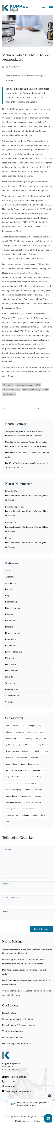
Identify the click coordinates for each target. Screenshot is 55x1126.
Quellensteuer (38, 770)
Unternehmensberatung (13, 1037)
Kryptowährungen (13, 652)
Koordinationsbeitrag (31, 389)
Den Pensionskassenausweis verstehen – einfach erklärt (27, 454)
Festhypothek (41, 738)
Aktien (15, 725)
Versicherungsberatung (12, 1031)
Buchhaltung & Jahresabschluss (16, 1043)
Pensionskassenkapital (30, 764)
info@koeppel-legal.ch (15, 1077)
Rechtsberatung (9, 1013)
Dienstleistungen (12, 608)
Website (6, 911)
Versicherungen (37, 76)
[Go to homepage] (15, 8)
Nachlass (9, 757)
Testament (38, 789)
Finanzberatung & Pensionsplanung (18, 1025)
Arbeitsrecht (16, 76)
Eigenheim (32, 732)
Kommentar (9, 849)
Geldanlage (10, 745)
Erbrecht (9, 614)
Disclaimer (20, 1121)
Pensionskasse (11, 670)
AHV (7, 570)
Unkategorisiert (12, 689)
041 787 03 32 (12, 1081)
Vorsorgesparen (12, 809)
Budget (32, 725)
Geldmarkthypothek (26, 745)
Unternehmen (11, 796)
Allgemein (10, 577)
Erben (42, 732)
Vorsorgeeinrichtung (14, 802)
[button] (51, 8)
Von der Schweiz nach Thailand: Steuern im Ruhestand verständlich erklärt (27, 993)
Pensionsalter (22, 757)
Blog (8, 76)
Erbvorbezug (11, 738)
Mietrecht (9, 658)
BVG (38, 385)
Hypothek (42, 745)
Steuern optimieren (29, 783)
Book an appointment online (17, 1091)
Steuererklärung (12, 783)
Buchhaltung (11, 602)
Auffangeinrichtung (24, 385)
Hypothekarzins (12, 751)
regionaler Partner (13, 777)
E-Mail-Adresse (10, 898)
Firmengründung (13, 633)
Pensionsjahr (36, 757)
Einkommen (8, 389)
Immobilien (10, 639)
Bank (24, 725)
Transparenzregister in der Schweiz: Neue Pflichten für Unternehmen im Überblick (24, 433)
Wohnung (25, 815)
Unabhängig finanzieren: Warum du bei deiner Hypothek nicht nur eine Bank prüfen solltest (26, 444)
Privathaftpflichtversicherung (18, 770)
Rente (26, 777)
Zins (8, 821)
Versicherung (25, 796)
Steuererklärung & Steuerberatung (17, 1019)
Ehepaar (9, 732)
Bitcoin (8, 589)
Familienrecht (11, 620)
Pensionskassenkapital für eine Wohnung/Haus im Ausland (26, 497)
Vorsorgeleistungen (33, 802)
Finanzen (26, 76)
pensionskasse (9, 394)
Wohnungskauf (39, 815)
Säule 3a (9, 677)
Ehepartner (20, 732)
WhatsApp (9, 1086)
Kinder (37, 751)
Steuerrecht (10, 683)
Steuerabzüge (37, 777)
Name (6, 884)
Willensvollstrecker (29, 809)
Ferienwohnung (26, 738)
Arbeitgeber (8, 385)
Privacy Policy (33, 1121)
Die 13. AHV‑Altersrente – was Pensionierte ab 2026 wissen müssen (26, 465)
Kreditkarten (11, 645)
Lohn (46, 389)
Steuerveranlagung (13, 789)
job (18, 389)
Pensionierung (11, 664)
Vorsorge (9, 80)
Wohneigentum (12, 815)
